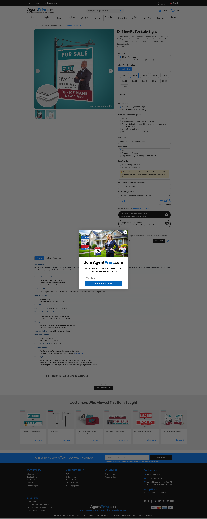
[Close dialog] (125, 232)
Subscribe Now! (103, 283)
